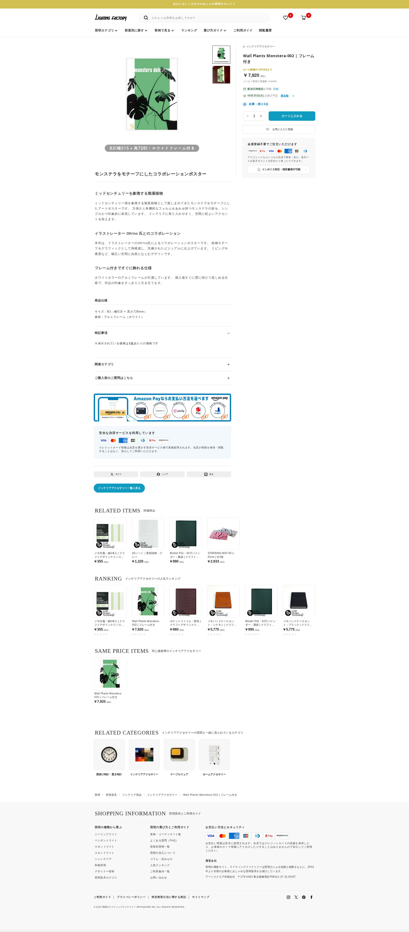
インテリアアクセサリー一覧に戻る (119, 488)
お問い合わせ (158, 877)
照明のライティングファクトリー (119, 907)
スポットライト (104, 846)
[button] (103, 97)
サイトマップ (200, 897)
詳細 (275, 89)
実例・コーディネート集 (165, 834)
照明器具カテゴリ (106, 877)
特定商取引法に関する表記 (169, 897)
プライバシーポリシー (131, 897)
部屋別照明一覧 (160, 846)
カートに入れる (292, 116)
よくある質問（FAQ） (164, 840)
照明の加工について (163, 852)
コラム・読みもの (161, 859)
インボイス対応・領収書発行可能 (281, 169)
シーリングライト (106, 834)
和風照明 (100, 865)
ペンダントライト (106, 840)
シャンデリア (103, 859)
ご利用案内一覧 (160, 871)
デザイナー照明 (104, 871)
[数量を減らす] (248, 116)
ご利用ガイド (102, 897)
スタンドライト (104, 852)
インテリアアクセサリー (260, 46)
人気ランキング (160, 865)
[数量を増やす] (261, 116)
